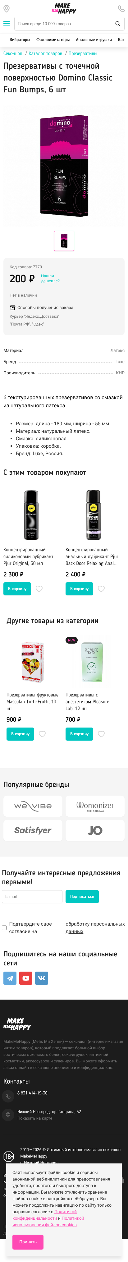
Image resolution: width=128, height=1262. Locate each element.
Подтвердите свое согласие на (67, 927)
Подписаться (82, 896)
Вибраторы (20, 40)
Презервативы (83, 53)
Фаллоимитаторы (53, 40)
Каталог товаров (45, 53)
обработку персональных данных (95, 927)
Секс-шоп (12, 53)
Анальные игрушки (94, 40)
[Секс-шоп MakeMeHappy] (64, 8)
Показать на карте (34, 1118)
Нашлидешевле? (50, 279)
